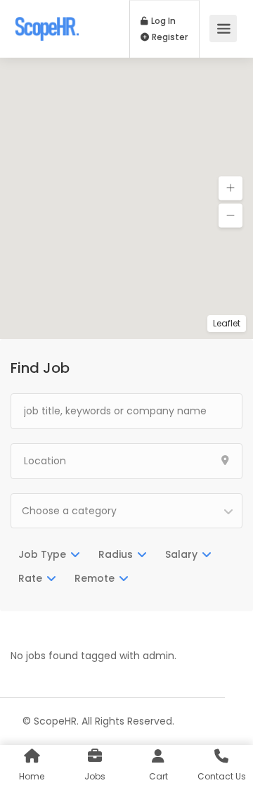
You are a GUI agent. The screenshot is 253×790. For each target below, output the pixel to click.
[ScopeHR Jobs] (46, 21)
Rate (30, 578)
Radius (115, 554)
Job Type (42, 554)
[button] (230, 188)
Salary (181, 554)
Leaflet (226, 323)
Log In (162, 21)
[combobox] (126, 510)
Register (169, 37)
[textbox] (126, 511)
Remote (94, 578)
